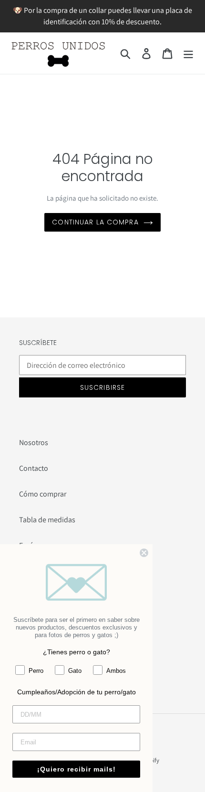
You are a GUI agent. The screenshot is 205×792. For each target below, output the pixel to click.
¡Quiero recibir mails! (76, 769)
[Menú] (188, 53)
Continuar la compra (95, 222)
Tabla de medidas (47, 520)
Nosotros (33, 442)
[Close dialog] (144, 553)
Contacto (33, 468)
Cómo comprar (42, 494)
